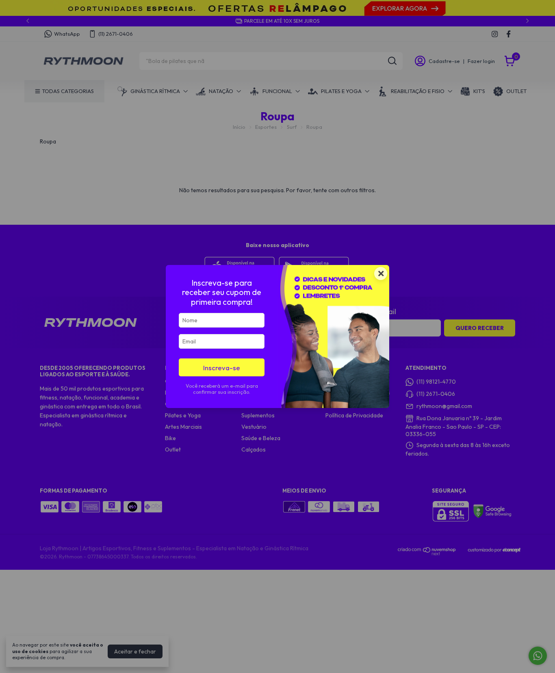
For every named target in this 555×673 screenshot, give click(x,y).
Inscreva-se (221, 367)
